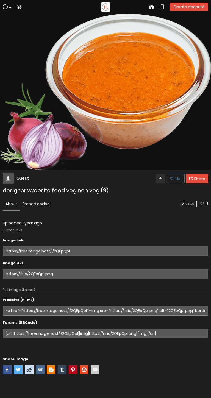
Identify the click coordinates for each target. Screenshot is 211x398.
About (11, 204)
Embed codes (36, 204)
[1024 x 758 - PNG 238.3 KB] (160, 178)
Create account (189, 7)
